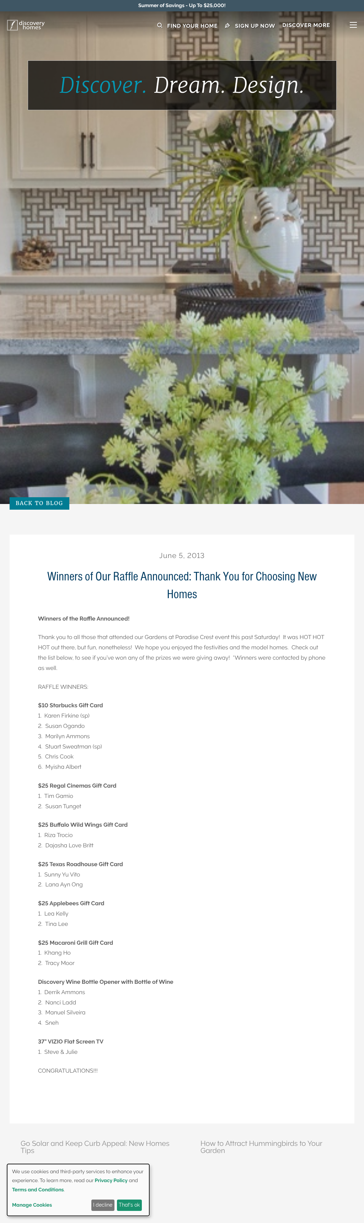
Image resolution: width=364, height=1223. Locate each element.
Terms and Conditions (38, 1190)
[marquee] (182, 5)
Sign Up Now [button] (254, 26)
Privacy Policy (111, 1181)
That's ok (129, 1205)
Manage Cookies (32, 1205)
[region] (182, 5)
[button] (319, 25)
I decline (102, 1205)
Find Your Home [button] (192, 26)
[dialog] (78, 1190)
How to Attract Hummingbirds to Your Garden (261, 1147)
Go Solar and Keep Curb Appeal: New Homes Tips (95, 1147)
